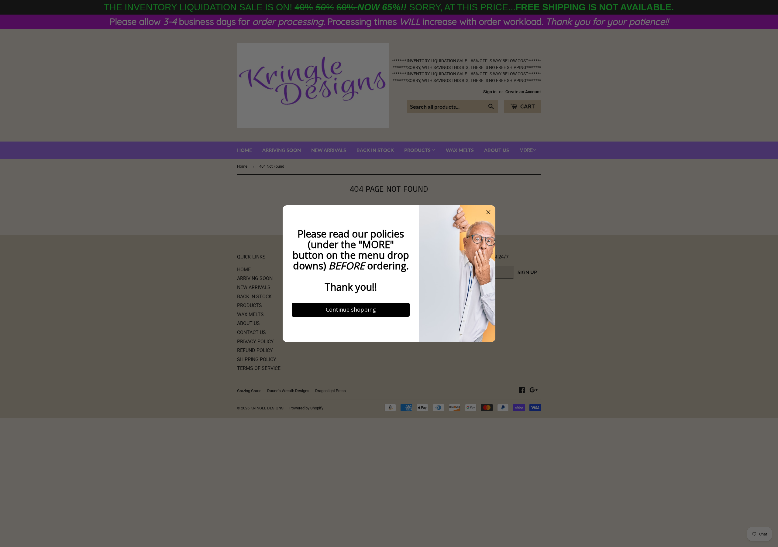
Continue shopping (351, 309)
